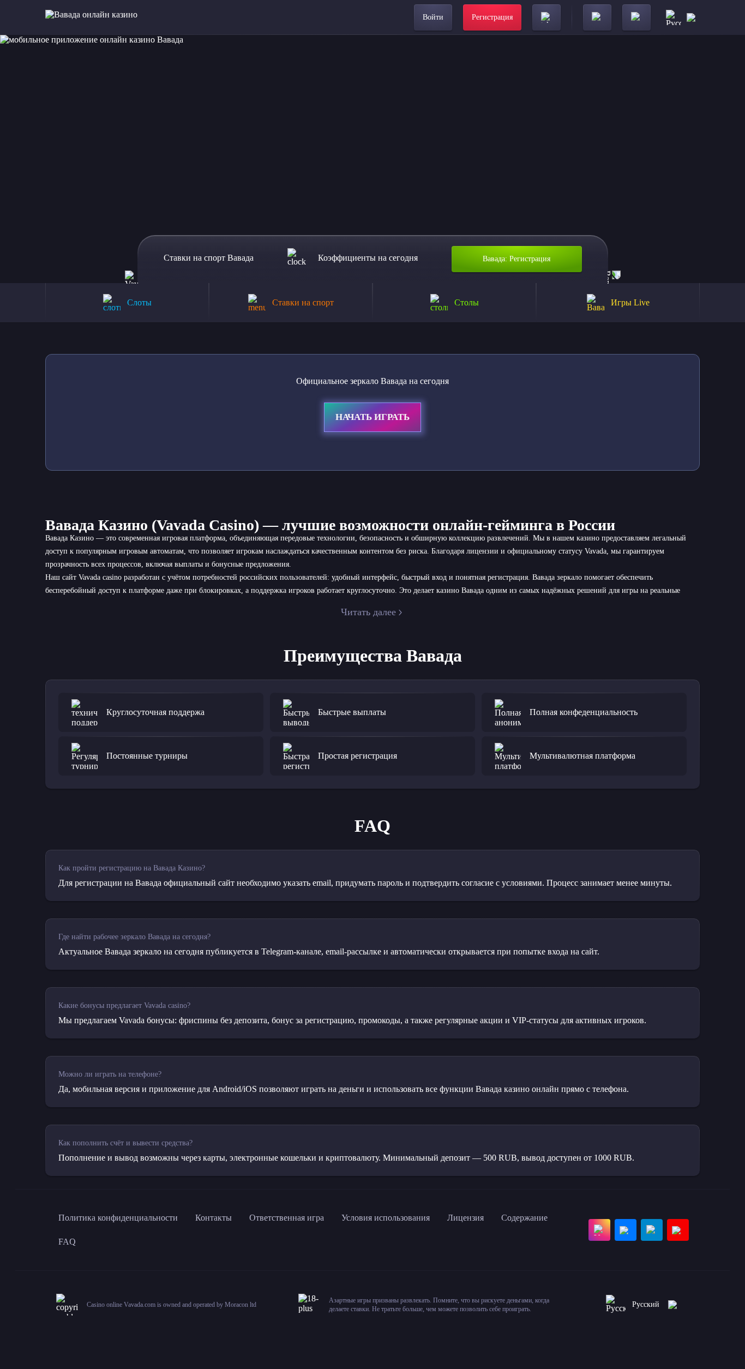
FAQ (67, 1241)
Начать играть (372, 417)
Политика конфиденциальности (118, 1217)
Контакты (213, 1217)
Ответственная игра (286, 1217)
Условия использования (385, 1217)
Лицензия (465, 1217)
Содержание (524, 1217)
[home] (91, 17)
